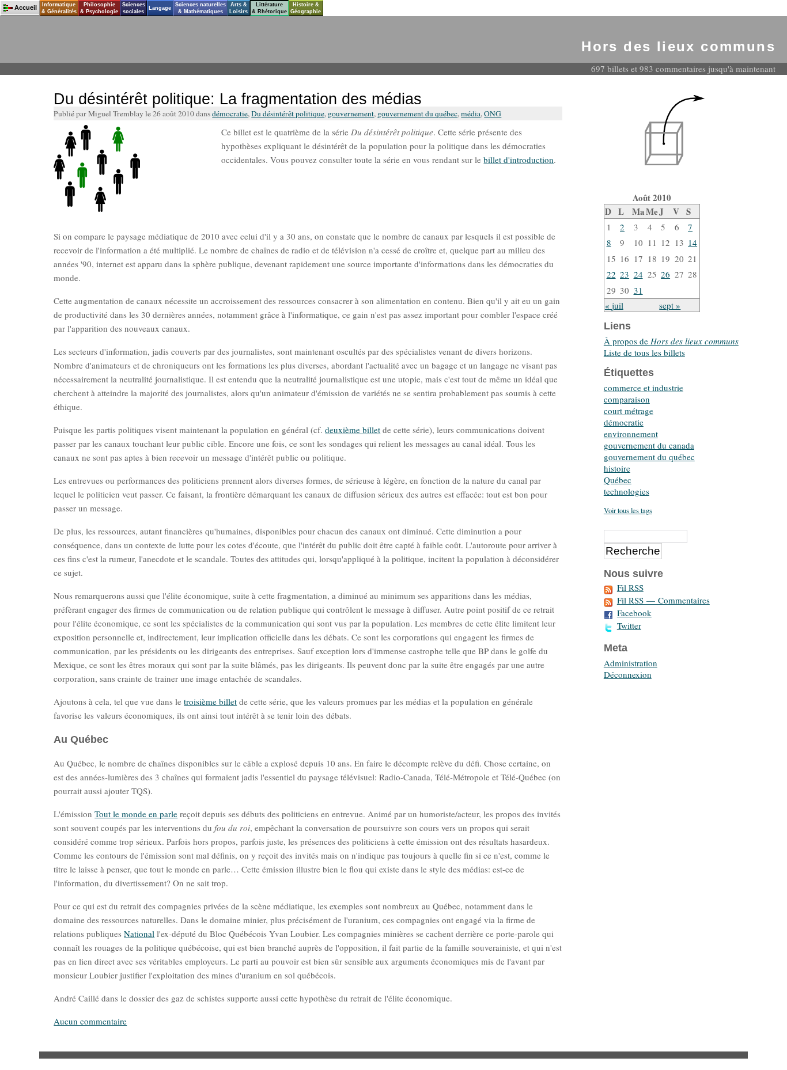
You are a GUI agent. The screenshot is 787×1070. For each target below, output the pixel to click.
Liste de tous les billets (644, 352)
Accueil (25, 7)
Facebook (634, 613)
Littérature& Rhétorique (269, 8)
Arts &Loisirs (238, 8)
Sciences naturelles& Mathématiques (200, 8)
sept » (669, 305)
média (470, 113)
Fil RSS (630, 587)
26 (665, 274)
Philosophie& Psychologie (99, 8)
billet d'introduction (518, 159)
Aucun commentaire (90, 1021)
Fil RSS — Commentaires (663, 600)
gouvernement (351, 113)
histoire (617, 468)
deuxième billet (352, 429)
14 (692, 242)
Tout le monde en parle (135, 813)
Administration (630, 663)
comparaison (627, 399)
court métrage (628, 410)
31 (638, 290)
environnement (631, 433)
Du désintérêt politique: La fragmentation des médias (238, 99)
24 (638, 274)
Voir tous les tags (628, 510)
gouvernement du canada (649, 445)
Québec (617, 479)
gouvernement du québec (417, 113)
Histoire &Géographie (305, 8)
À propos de (671, 341)
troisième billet (210, 701)
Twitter (629, 625)
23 (624, 274)
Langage (160, 8)
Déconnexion (628, 674)
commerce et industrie (643, 387)
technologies (626, 491)
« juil (614, 305)
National (139, 933)
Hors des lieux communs (678, 46)
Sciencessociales (133, 8)
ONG (492, 113)
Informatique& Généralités (59, 8)
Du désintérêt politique (287, 113)
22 (611, 274)
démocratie (230, 113)
